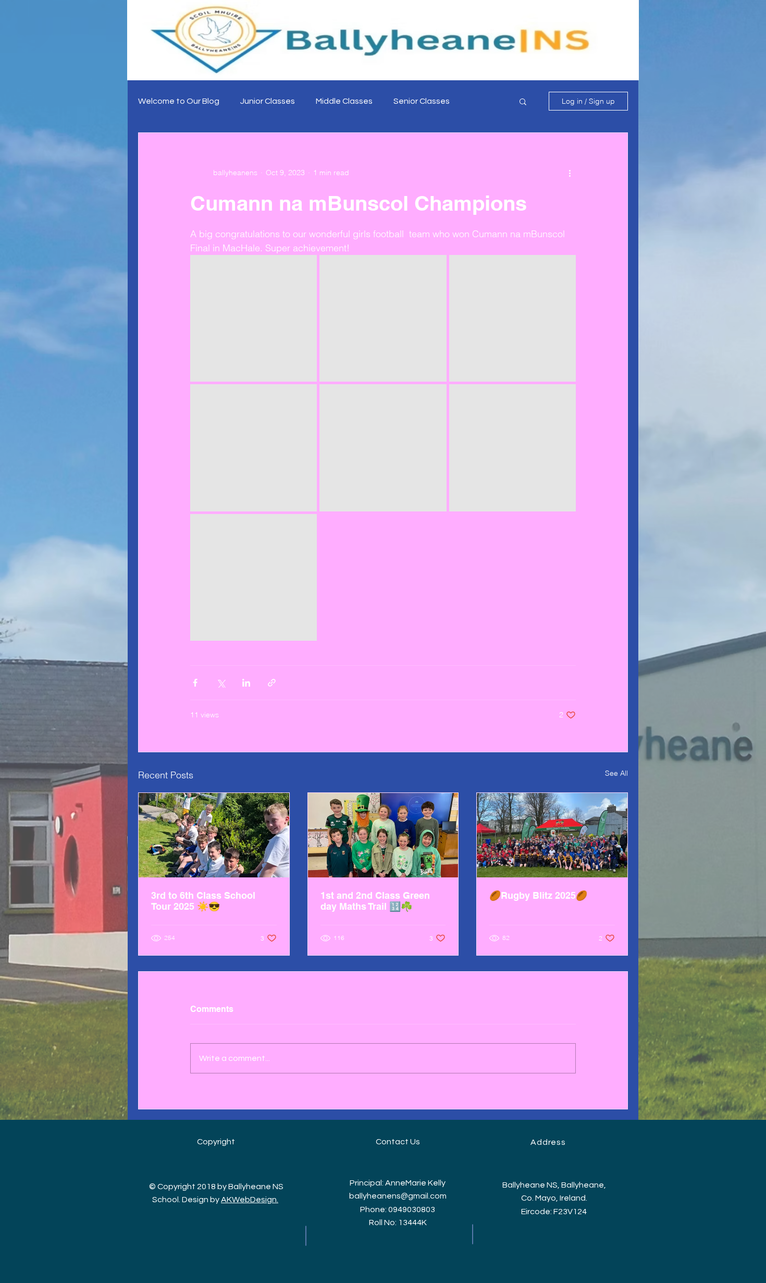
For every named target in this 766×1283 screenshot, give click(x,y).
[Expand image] (253, 318)
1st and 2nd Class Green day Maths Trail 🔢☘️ (375, 901)
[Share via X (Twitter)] (221, 683)
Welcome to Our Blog (178, 101)
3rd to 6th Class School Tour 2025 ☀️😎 (203, 901)
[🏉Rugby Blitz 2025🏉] (552, 835)
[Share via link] (272, 683)
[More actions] (569, 172)
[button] (523, 101)
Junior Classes (267, 101)
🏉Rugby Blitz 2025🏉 (538, 895)
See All (616, 773)
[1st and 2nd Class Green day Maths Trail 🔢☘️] (383, 835)
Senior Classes (421, 101)
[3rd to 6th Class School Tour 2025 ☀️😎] (214, 835)
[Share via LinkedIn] (246, 683)
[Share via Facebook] (195, 683)
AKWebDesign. (249, 1199)
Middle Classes (344, 101)
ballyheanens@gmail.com (398, 1196)
